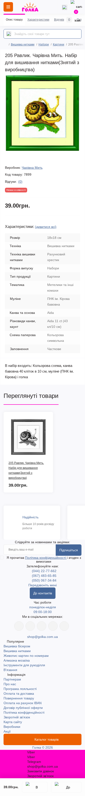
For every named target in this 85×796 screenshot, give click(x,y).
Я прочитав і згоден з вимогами (44, 559)
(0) (20, 181)
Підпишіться (68, 550)
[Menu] (8, 7)
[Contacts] (64, 7)
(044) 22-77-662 (44, 571)
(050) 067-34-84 (44, 580)
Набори (43, 44)
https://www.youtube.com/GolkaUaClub (41, 626)
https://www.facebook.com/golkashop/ (19, 626)
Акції (7, 731)
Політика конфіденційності (46, 558)
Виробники (12, 727)
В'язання (10, 670)
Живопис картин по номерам (26, 656)
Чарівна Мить (32, 167)
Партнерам (12, 679)
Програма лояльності (20, 689)
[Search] (9, 34)
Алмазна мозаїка (17, 660)
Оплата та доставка (19, 693)
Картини (58, 44)
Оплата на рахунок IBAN (23, 703)
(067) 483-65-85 (44, 576)
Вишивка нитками (22, 44)
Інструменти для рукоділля (24, 665)
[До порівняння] (66, 787)
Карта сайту (13, 722)
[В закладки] (34, 787)
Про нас (10, 684)
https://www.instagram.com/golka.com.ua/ (30, 626)
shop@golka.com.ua (42, 637)
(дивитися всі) (45, 227)
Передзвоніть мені (42, 585)
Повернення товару (19, 698)
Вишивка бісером (17, 646)
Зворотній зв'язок (17, 717)
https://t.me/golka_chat (64, 626)
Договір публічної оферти (23, 708)
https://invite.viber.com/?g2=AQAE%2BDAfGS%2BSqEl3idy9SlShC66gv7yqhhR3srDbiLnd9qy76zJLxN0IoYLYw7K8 (53, 626)
